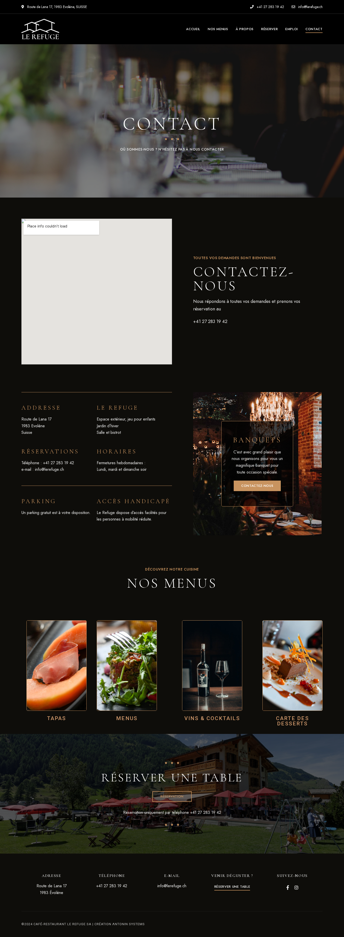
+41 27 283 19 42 (270, 6)
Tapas (56, 718)
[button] (257, 486)
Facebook (287, 887)
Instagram (296, 887)
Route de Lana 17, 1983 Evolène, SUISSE (56, 6)
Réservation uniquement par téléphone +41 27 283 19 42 (172, 812)
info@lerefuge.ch (310, 6)
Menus (126, 718)
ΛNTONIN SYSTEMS (128, 924)
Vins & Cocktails (212, 718)
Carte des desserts (292, 721)
